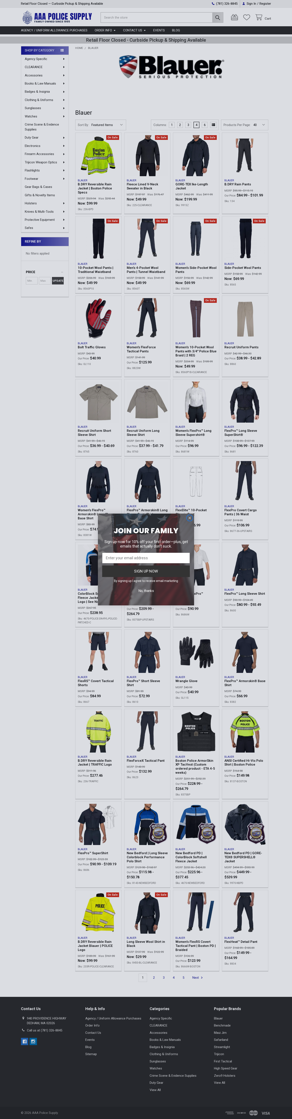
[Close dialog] (189, 518)
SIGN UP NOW (146, 571)
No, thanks (146, 591)
